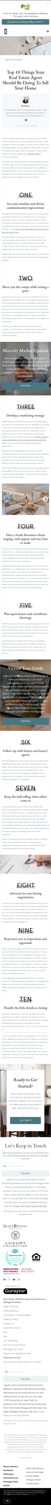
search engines (41, 437)
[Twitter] (9, 1279)
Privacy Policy (25, 1458)
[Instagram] (19, 1279)
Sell (5, 1336)
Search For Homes (12, 1328)
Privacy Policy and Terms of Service (30, 1206)
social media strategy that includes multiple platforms (24, 440)
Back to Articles (13, 59)
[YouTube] (14, 1279)
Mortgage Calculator (13, 1349)
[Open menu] (47, 31)
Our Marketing (10, 1341)
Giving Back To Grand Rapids (17, 1315)
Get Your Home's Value (14, 1345)
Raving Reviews (10, 1311)
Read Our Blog (10, 1319)
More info (32, 1494)
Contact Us (8, 1324)
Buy (5, 1332)
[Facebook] (4, 1279)
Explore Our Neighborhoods (17, 1353)
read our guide (34, 154)
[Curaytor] (15, 1293)
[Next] (45, 499)
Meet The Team (11, 1306)
